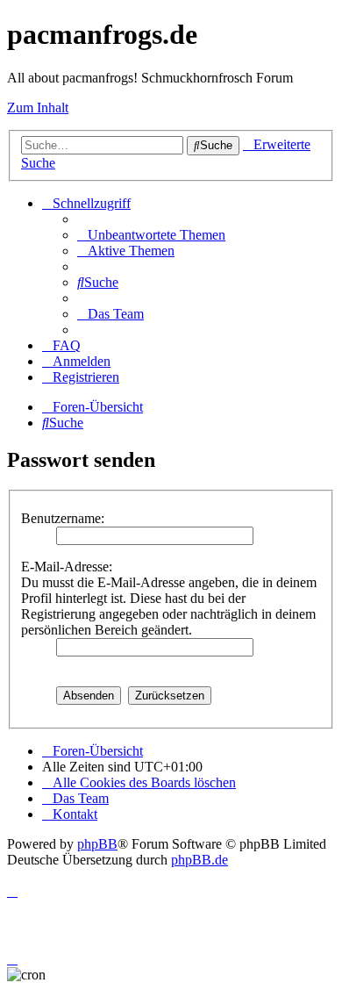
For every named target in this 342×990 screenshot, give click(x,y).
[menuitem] (151, 234)
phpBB (97, 843)
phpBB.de (199, 859)
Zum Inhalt (37, 107)
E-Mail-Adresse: (66, 566)
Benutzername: (62, 518)
